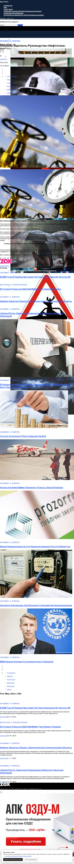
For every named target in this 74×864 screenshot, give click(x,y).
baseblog (3, 59)
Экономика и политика (16, 47)
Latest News (8, 9)
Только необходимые (30, 859)
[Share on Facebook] (39, 666)
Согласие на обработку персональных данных (24, 15)
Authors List (8, 6)
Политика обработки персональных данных (23, 11)
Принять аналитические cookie (13, 859)
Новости (10, 56)
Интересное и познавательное (20, 66)
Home (5, 7)
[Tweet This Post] (39, 667)
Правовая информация (13, 13)
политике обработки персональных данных (18, 856)
